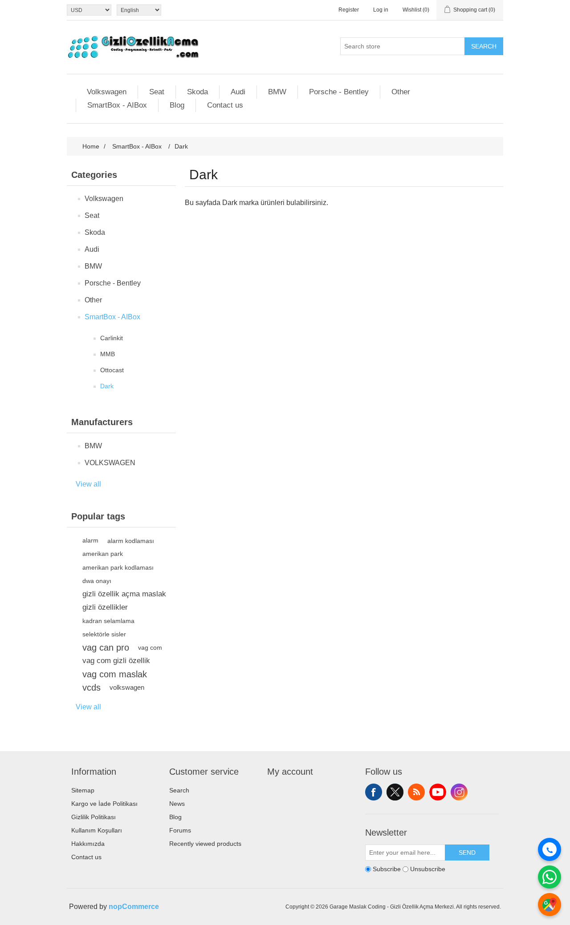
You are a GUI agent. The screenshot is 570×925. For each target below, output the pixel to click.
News (177, 803)
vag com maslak (114, 674)
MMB (107, 354)
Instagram (459, 792)
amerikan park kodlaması (118, 567)
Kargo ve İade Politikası (104, 803)
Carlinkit (111, 338)
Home (90, 146)
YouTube (437, 792)
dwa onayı (96, 580)
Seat (156, 92)
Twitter (395, 792)
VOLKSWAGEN (110, 463)
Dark (107, 386)
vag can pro (105, 647)
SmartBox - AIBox (117, 105)
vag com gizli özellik (116, 660)
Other (400, 92)
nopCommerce (134, 906)
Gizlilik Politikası (93, 816)
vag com (150, 647)
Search (484, 46)
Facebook (373, 792)
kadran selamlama (108, 620)
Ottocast (112, 370)
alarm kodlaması (130, 540)
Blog (177, 105)
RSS (416, 792)
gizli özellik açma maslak (124, 594)
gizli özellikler (105, 607)
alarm (90, 540)
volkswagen (127, 687)
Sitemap (82, 790)
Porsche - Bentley (339, 92)
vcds (91, 687)
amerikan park (102, 554)
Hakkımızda (88, 843)
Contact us (225, 105)
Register (348, 10)
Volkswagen (106, 92)
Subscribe (387, 869)
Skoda (197, 92)
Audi (238, 92)
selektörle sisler (104, 634)
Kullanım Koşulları (96, 830)
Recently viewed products (205, 843)
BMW (277, 92)
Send (467, 852)
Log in (380, 10)
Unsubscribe (427, 869)
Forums (180, 830)
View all (88, 484)
